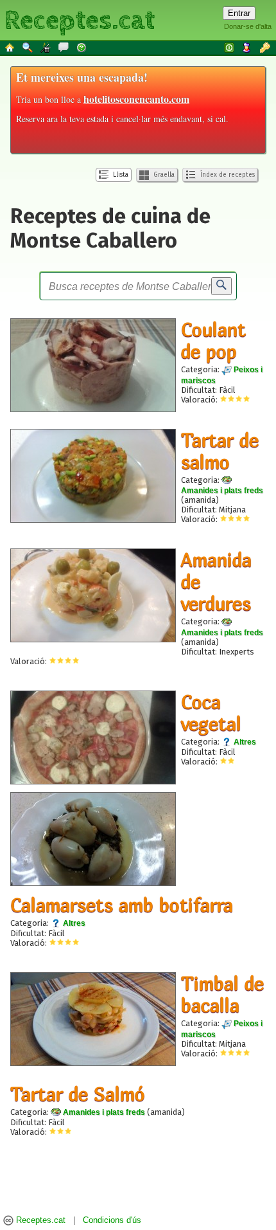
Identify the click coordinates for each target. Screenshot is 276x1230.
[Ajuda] (82, 46)
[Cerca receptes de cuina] (28, 46)
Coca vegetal (211, 712)
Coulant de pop (213, 340)
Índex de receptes (226, 175)
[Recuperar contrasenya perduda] (266, 46)
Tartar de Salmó (77, 1094)
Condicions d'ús (112, 1220)
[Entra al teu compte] (230, 46)
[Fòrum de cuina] (64, 46)
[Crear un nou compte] (248, 46)
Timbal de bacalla (222, 994)
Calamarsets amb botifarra (121, 905)
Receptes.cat (79, 19)
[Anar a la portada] (10, 46)
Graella (163, 175)
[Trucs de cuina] (46, 46)
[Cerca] (221, 286)
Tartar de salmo (220, 451)
